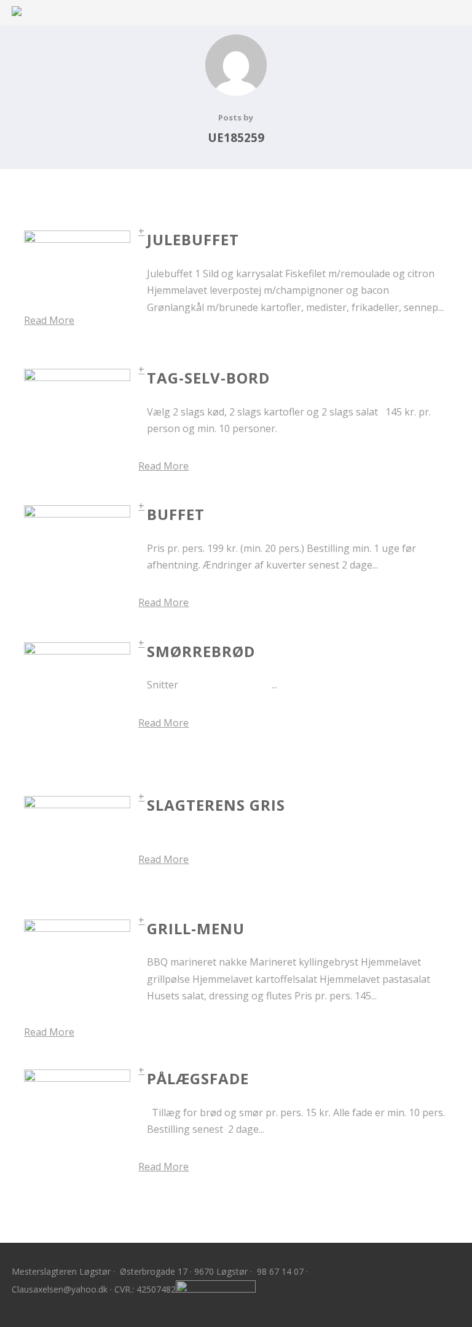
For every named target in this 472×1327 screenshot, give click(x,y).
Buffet (176, 514)
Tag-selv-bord (208, 378)
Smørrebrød (201, 651)
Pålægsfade (198, 1078)
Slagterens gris (216, 805)
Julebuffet (193, 239)
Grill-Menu (196, 928)
